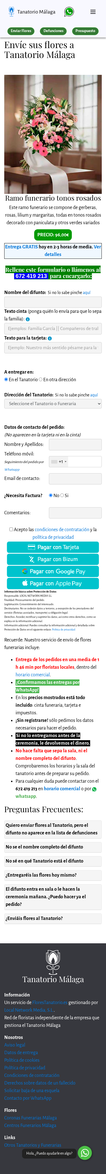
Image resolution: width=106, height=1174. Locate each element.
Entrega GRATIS (21, 247)
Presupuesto (85, 31)
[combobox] (58, 461)
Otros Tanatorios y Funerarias (32, 1145)
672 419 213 (31, 276)
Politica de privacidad (63, 629)
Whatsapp (12, 470)
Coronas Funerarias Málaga (30, 1118)
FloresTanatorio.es (50, 1002)
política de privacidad (53, 537)
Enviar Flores (21, 31)
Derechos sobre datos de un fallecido (39, 1083)
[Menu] (93, 9)
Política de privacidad (24, 1067)
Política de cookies (22, 1060)
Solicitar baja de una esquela (31, 1090)
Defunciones (53, 31)
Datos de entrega (21, 1052)
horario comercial (33, 674)
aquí (86, 292)
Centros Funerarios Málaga (30, 1125)
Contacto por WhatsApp (27, 1098)
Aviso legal (14, 1045)
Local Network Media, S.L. (29, 1010)
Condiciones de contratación (31, 1075)
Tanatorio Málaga (36, 12)
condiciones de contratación (62, 529)
